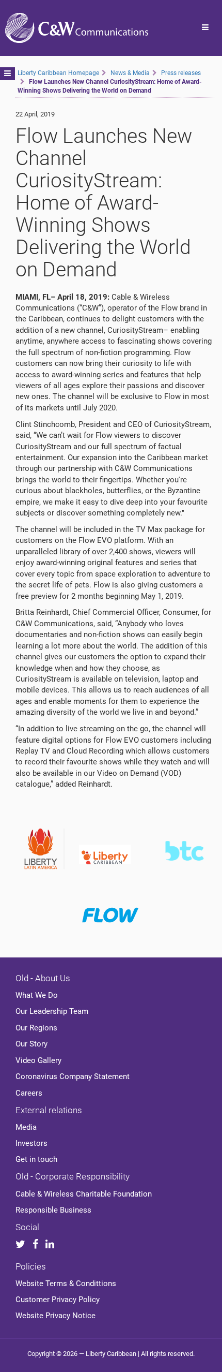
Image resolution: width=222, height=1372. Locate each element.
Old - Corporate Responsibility (72, 1176)
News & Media (130, 73)
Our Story (31, 1044)
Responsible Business (53, 1210)
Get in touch (36, 1159)
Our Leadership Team (51, 1011)
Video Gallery (38, 1060)
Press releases (181, 73)
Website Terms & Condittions (65, 1283)
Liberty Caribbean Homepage (58, 73)
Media (26, 1127)
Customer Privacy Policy (57, 1299)
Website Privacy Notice (55, 1315)
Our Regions (36, 1027)
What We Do (36, 995)
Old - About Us (42, 978)
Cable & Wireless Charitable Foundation (83, 1194)
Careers (28, 1093)
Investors (31, 1143)
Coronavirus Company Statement (72, 1076)
